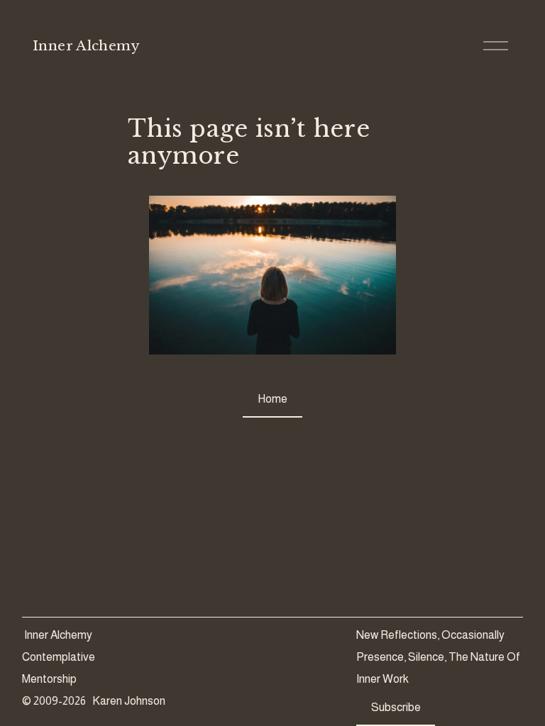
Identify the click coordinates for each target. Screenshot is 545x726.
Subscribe (396, 707)
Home (272, 399)
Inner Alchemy (86, 46)
